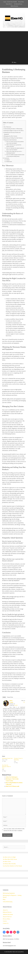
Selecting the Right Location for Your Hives (14, 130)
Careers (5, 921)
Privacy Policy (21, 1)
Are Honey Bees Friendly (9, 863)
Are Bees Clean (7, 861)
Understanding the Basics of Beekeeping (13, 128)
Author (4, 697)
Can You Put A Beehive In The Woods (12, 866)
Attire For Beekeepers (12, 777)
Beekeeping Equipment (9, 893)
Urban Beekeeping (7, 901)
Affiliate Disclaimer (14, 6)
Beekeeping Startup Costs (7, 758)
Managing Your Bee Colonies (10, 136)
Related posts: (9, 161)
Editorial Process (7, 912)
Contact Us (5, 923)
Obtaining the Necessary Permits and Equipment (12, 133)
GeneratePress (20, 951)
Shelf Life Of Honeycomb (12, 786)
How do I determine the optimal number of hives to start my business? (15, 149)
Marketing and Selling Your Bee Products (13, 138)
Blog (4, 899)
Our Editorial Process (18, 3)
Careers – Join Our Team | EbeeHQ (10, 1)
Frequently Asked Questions (10, 139)
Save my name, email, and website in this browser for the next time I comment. (14, 829)
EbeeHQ (15, 705)
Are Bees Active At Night (9, 857)
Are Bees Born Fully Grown (10, 859)
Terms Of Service (7, 916)
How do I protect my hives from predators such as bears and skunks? (15, 142)
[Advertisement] (14, 45)
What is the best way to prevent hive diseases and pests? (13, 145)
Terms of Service (9, 3)
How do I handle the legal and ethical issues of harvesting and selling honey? (15, 155)
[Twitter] (24, 702)
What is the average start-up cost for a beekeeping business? (14, 152)
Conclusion (6, 158)
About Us (5, 910)
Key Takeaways (7, 126)
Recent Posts (10, 697)
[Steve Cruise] (6, 705)
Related (7, 159)
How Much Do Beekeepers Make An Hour (6, 767)
